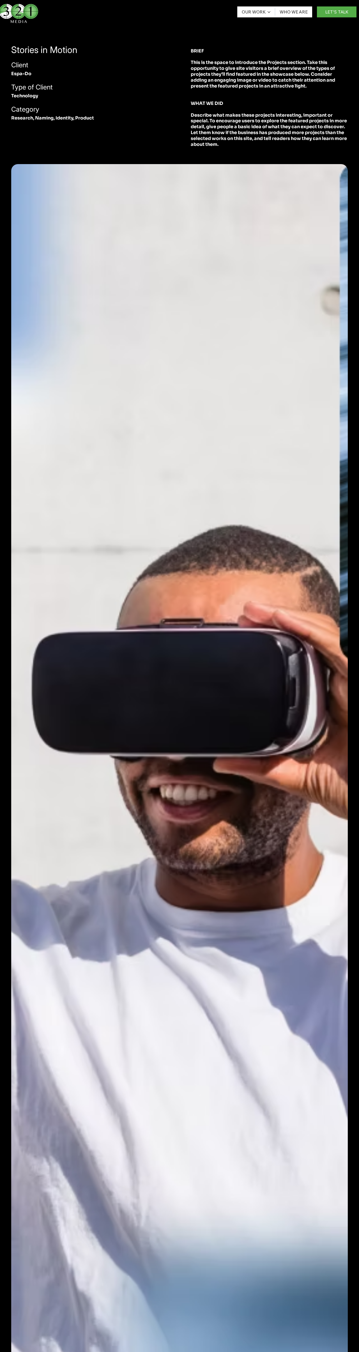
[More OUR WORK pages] (269, 12)
